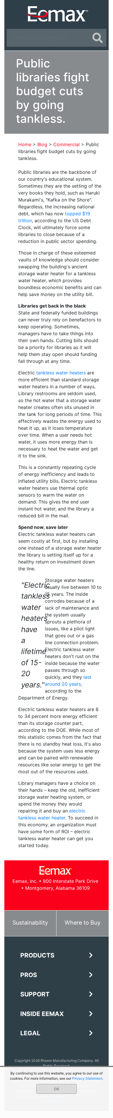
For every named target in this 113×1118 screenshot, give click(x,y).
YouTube (62, 899)
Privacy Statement (87, 1078)
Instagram (75, 899)
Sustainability (30, 922)
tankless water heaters (61, 373)
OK (56, 1089)
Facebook (36, 899)
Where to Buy (83, 922)
